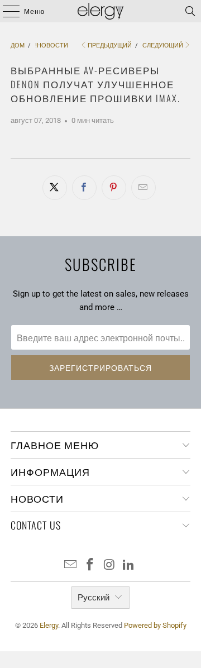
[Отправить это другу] (143, 187)
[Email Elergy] (71, 565)
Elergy (49, 625)
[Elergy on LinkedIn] (129, 565)
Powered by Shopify (155, 625)
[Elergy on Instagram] (110, 565)
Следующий (162, 45)
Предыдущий (110, 45)
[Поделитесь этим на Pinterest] (114, 187)
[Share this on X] (54, 187)
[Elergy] (100, 11)
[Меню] (5, 11)
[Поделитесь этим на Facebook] (84, 187)
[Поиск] (190, 11)
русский (93, 598)
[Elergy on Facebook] (90, 565)
